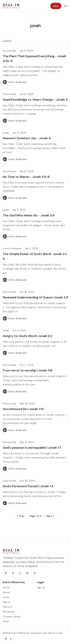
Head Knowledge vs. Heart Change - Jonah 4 (35, 100)
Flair (60, 633)
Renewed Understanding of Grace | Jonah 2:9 (35, 297)
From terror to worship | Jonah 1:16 (27, 370)
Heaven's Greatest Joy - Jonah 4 (27, 138)
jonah (6, 132)
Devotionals (9, 50)
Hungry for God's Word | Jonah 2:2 (27, 336)
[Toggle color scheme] (8, 638)
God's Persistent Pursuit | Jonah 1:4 (28, 486)
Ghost (51, 633)
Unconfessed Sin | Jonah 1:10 (23, 409)
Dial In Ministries (21, 633)
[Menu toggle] (65, 6)
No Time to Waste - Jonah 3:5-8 (26, 177)
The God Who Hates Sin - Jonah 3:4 (29, 215)
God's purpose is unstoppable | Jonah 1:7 (32, 448)
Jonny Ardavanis (12, 248)
